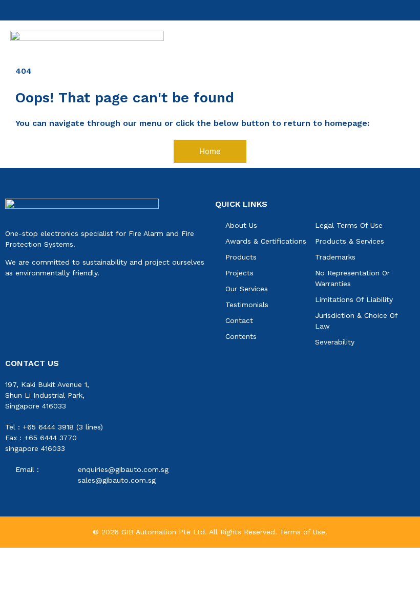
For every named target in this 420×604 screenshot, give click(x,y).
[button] (406, 41)
